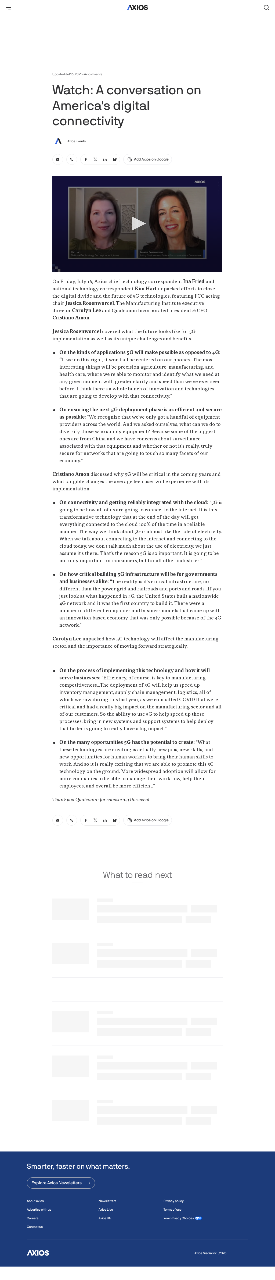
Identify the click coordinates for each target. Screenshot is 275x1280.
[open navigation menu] (8, 7)
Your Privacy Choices (179, 1218)
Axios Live (106, 1209)
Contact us (35, 1226)
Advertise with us (39, 1209)
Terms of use (173, 1209)
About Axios (35, 1201)
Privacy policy (174, 1201)
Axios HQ (105, 1218)
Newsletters (107, 1201)
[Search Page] (266, 7)
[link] (57, 159)
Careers (32, 1218)
